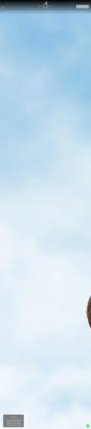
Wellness (41, 11)
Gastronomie (33, 11)
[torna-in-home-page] (45, 5)
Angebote (81, 11)
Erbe (75, 11)
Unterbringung (22, 11)
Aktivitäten (54, 11)
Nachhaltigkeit (68, 11)
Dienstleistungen (12, 11)
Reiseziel (61, 11)
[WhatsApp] (87, 425)
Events (48, 11)
